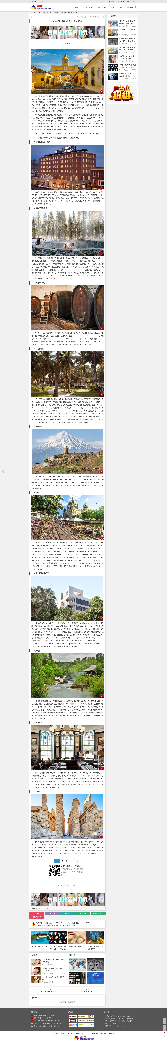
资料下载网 (112, 1)
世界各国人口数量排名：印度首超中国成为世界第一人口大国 (127, 23)
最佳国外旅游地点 (98, 913)
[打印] (77, 17)
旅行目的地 (82, 913)
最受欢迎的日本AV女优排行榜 (42, 1018)
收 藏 (67, 44)
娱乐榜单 (106, 7)
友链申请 (119, 1)
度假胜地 (50, 96)
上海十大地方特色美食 (74, 946)
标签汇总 (83, 1033)
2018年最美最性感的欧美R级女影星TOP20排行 (47, 1020)
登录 (42, 1)
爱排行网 (75, 923)
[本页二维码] (164, 1036)
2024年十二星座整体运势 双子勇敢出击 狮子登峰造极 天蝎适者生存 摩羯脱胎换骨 (57, 949)
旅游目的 (42, 124)
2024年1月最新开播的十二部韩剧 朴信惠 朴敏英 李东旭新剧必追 (127, 76)
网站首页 (77, 7)
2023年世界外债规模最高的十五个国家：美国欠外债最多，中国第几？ (127, 41)
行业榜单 (121, 7)
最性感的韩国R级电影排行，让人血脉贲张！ (46, 1026)
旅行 (44, 13)
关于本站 (126, 1)
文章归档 (90, 1033)
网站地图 (103, 1033)
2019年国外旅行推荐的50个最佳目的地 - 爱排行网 (59, 925)
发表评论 (84, 17)
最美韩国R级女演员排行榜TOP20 (43, 1015)
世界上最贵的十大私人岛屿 (39, 946)
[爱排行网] (83, 1037)
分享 (74, 885)
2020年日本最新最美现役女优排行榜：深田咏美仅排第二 (50, 1023)
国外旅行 (58, 138)
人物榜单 (84, 7)
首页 (33, 13)
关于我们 (77, 1033)
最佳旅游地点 (37, 917)
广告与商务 (133, 1)
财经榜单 (114, 7)
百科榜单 (92, 7)
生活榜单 (99, 7)
